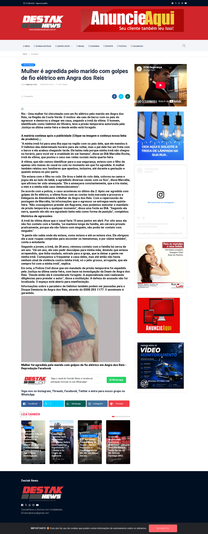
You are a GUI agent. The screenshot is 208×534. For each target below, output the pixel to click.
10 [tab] (129, 416)
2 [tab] (115, 416)
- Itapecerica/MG (41, 3)
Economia (94, 46)
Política (123, 46)
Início (27, 46)
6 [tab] (122, 416)
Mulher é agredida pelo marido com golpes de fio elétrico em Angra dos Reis (74, 74)
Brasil (81, 46)
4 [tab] (119, 416)
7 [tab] (124, 416)
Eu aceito (163, 528)
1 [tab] (113, 416)
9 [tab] (127, 416)
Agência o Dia (31, 85)
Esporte (109, 46)
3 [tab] (117, 416)
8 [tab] (125, 416)
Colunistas (137, 46)
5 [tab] (120, 416)
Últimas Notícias (43, 46)
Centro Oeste (63, 46)
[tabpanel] (33, 442)
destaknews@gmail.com (36, 513)
